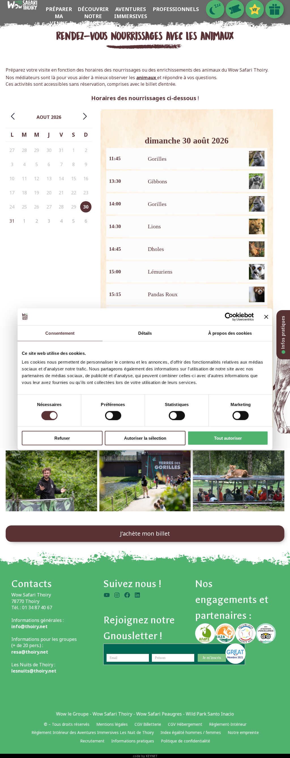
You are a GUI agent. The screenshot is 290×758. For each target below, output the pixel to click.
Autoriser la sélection (145, 438)
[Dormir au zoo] (215, 9)
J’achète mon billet (145, 533)
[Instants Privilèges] (255, 9)
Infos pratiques (283, 333)
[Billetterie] (235, 9)
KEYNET (151, 756)
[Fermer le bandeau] (266, 317)
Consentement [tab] (59, 332)
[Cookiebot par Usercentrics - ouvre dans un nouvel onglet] (229, 316)
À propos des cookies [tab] (230, 332)
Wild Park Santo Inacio (210, 714)
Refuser (62, 438)
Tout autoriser (228, 438)
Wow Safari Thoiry (112, 714)
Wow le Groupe (72, 714)
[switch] (113, 415)
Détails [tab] (145, 332)
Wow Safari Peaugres (159, 714)
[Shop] (274, 9)
